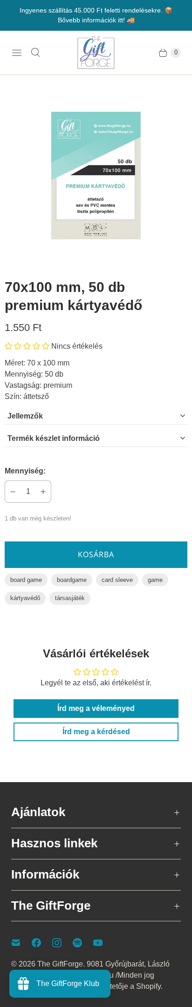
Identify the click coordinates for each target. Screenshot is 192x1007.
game (155, 579)
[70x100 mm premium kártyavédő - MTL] (96, 175)
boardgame (72, 579)
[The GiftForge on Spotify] (83, 943)
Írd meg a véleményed (96, 708)
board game (26, 579)
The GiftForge (60, 964)
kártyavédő (25, 598)
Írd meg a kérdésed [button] (96, 732)
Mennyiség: (25, 471)
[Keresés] (35, 52)
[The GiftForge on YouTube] (103, 943)
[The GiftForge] (96, 52)
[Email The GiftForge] (21, 943)
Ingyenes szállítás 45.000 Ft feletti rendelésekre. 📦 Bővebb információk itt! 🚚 (96, 15)
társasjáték (70, 598)
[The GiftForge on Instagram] (62, 943)
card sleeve (117, 579)
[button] (27, 346)
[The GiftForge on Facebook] (42, 943)
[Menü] (16, 52)
